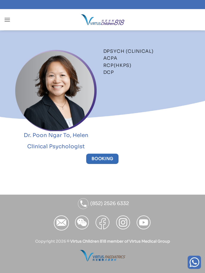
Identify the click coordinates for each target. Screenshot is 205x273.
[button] (7, 19)
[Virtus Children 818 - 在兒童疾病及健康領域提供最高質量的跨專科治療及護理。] (103, 19)
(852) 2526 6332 (109, 203)
